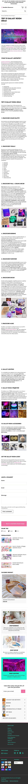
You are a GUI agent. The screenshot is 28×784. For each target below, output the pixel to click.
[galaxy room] (14, 43)
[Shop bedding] (14, 617)
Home (2, 15)
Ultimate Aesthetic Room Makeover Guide (19, 555)
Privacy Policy (4, 781)
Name (3, 480)
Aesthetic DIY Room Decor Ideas (18, 538)
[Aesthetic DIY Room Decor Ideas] (6, 540)
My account (10, 744)
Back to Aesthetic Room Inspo (15, 524)
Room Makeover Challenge (11, 738)
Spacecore (6, 63)
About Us (10, 740)
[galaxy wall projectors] (14, 417)
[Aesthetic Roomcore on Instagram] (15, 753)
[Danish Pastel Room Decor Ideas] (6, 565)
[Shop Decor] (14, 642)
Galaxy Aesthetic (5, 61)
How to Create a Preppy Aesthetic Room (19, 547)
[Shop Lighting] (14, 665)
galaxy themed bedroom (16, 51)
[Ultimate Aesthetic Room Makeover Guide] (6, 557)
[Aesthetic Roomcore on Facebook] (17, 753)
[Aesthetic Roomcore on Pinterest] (20, 753)
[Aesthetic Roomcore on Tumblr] (23, 753)
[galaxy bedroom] (14, 317)
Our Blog (10, 733)
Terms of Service (11, 742)
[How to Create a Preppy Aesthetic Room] (6, 548)
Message (3, 495)
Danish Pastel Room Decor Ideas (18, 563)
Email (2, 488)
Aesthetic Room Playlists (13, 735)
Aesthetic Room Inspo (9, 15)
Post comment (7, 511)
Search (9, 728)
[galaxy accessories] (14, 450)
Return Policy (11, 732)
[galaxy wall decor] (14, 227)
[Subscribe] (23, 691)
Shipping (10, 730)
